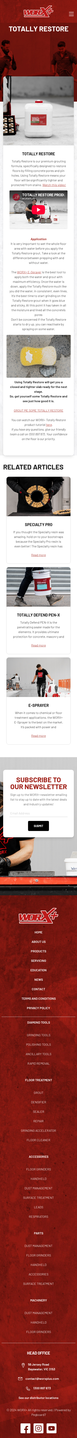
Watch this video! (54, 185)
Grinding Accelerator (38, 1130)
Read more (38, 555)
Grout (38, 1092)
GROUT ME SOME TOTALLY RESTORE (38, 410)
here (49, 424)
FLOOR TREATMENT (38, 1080)
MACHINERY (38, 1300)
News (38, 979)
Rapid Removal (38, 1063)
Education (38, 970)
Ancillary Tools (38, 1054)
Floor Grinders (38, 1169)
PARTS (38, 1233)
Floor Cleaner (38, 1140)
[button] (71, 13)
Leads (38, 1207)
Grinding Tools (38, 1035)
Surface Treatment (38, 1197)
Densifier (38, 1102)
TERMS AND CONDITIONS (39, 998)
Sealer (38, 1111)
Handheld (39, 1178)
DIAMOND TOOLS (38, 1022)
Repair (38, 1121)
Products (38, 951)
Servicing (38, 960)
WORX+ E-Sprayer (29, 272)
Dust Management (38, 1188)
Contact (38, 989)
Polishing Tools (38, 1044)
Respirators (38, 1216)
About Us (39, 941)
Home (38, 932)
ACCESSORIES (38, 1156)
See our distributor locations (38, 1398)
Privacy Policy (38, 1008)
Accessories (38, 1274)
